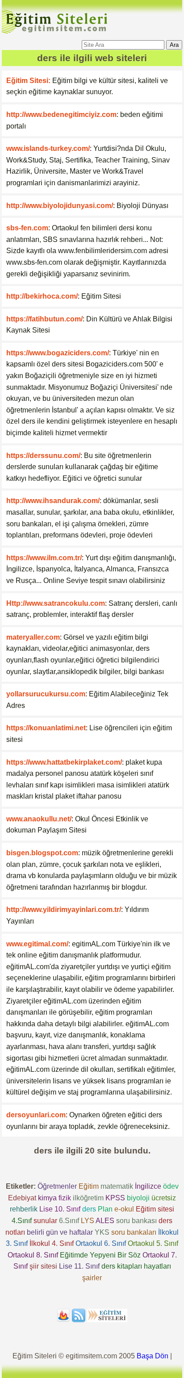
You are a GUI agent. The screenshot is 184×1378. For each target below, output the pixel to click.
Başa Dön (152, 1356)
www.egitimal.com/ (37, 944)
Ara (174, 45)
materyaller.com (33, 637)
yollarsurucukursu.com (45, 694)
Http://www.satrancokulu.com (55, 603)
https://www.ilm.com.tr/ (44, 558)
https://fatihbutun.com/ (44, 319)
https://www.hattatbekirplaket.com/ (64, 762)
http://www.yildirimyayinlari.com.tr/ (63, 909)
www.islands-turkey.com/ (48, 148)
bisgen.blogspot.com (42, 853)
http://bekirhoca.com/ (42, 296)
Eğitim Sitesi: (28, 80)
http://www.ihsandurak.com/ (53, 500)
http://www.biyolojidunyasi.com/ (59, 205)
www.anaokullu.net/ (38, 819)
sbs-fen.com (27, 228)
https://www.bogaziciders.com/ (57, 353)
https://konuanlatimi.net (46, 728)
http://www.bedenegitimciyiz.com (61, 114)
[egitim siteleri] (56, 33)
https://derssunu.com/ (43, 455)
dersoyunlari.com (36, 1115)
